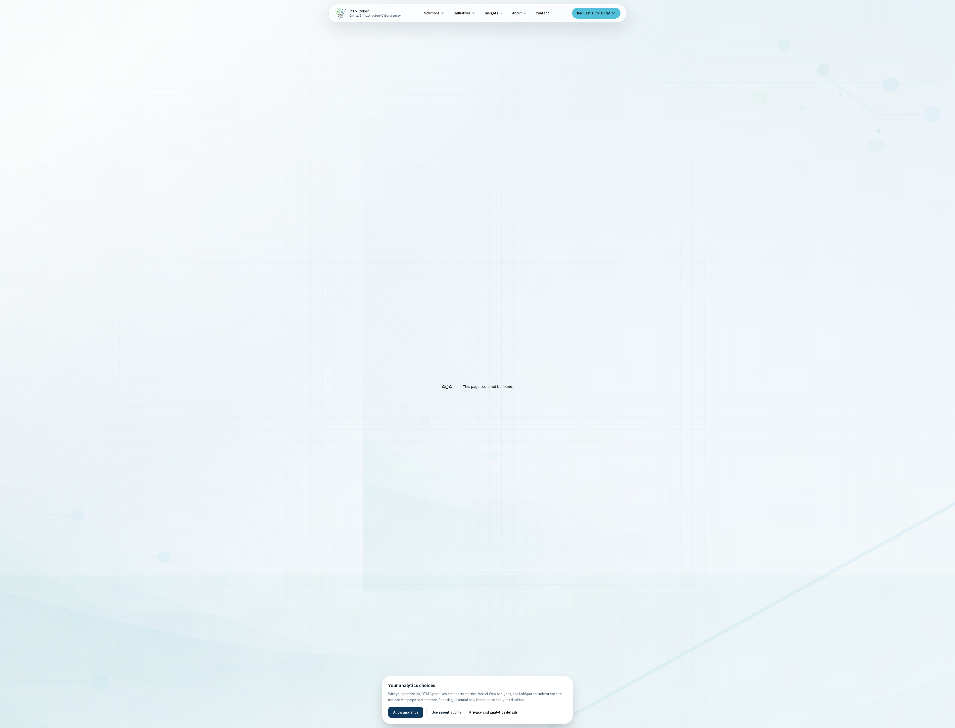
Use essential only (446, 712)
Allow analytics (405, 712)
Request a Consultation (596, 13)
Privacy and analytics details (493, 712)
